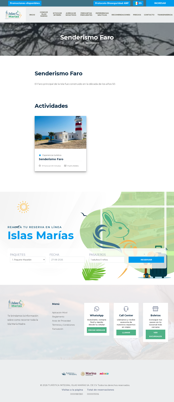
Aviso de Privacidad (61, 321)
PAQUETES (17, 254)
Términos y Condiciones (63, 325)
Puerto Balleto (73, 166)
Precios (137, 15)
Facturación (57, 329)
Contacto (149, 15)
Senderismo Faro (51, 159)
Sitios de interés (57, 14)
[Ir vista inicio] (15, 304)
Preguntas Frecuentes (86, 14)
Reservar (146, 259)
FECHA (54, 254)
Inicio (32, 15)
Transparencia (165, 15)
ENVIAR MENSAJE (96, 330)
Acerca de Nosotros (71, 14)
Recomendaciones (121, 15)
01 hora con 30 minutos (51, 166)
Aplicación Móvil (59, 312)
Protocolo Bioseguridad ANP (112, 3)
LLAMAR (126, 332)
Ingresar (160, 3)
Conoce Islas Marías (44, 14)
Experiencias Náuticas (102, 14)
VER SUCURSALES (155, 334)
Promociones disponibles (25, 3)
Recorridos (92, 43)
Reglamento (58, 316)
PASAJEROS (97, 254)
